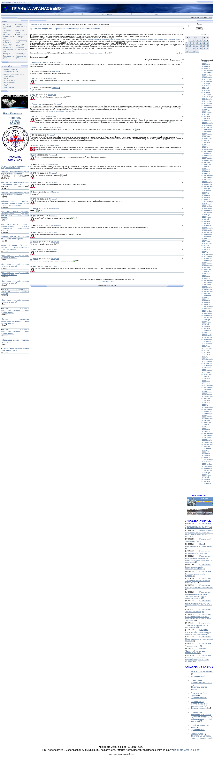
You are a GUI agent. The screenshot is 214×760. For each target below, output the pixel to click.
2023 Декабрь (207, 414)
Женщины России (192, 541)
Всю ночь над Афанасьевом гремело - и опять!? (15, 257)
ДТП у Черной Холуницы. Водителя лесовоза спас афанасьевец (198, 633)
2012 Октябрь (207, 125)
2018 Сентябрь (207, 280)
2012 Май (205, 114)
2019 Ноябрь (207, 311)
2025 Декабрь (207, 466)
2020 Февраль (207, 317)
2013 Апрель (207, 138)
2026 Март (206, 473)
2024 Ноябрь (207, 438)
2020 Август (206, 331)
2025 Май (205, 451)
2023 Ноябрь (207, 411)
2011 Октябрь (207, 99)
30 (194, 51)
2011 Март (206, 84)
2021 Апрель (207, 348)
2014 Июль (206, 171)
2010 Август (206, 68)
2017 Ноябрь (207, 258)
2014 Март (206, 162)
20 (208, 46)
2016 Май (205, 219)
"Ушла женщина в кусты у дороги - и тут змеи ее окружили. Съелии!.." (198, 527)
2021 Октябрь (207, 361)
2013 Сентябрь (207, 149)
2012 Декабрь (207, 129)
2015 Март (206, 188)
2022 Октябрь (207, 387)
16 (194, 46)
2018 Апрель (207, 269)
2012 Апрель (207, 112)
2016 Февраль (207, 212)
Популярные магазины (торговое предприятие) (201, 737)
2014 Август (206, 173)
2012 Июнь (206, 116)
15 (190, 46)
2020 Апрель (207, 322)
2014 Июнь (206, 169)
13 (208, 43)
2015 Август (206, 199)
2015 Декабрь (207, 208)
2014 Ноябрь (207, 180)
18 (201, 46)
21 (187, 48)
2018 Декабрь (207, 287)
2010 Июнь (206, 64)
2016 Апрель (207, 217)
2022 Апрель (207, 374)
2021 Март (206, 346)
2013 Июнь (206, 143)
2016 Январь (207, 210)
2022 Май (205, 376)
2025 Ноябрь (207, 464)
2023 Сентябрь (207, 407)
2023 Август (206, 405)
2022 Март (206, 372)
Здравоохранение (199, 697)
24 (197, 48)
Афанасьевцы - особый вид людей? (201, 720)
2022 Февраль (207, 370)
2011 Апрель (206, 86)
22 (190, 48)
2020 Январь (207, 315)
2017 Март (206, 241)
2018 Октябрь (207, 282)
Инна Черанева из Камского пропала (199, 587)
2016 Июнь (206, 221)
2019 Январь (207, 289)
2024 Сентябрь (207, 433)
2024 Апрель (207, 422)
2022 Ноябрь (207, 390)
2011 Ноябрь (207, 101)
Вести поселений (7, 25)
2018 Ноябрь (207, 285)
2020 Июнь (206, 326)
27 (208, 48)
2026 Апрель (207, 475)
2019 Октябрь (207, 309)
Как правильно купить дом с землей (198, 546)
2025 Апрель (207, 449)
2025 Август (206, 457)
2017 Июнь (206, 247)
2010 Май (205, 62)
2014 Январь (207, 158)
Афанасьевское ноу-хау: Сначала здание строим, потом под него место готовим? (15, 203)
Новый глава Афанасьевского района (201, 681)
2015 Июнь (206, 195)
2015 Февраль (207, 186)
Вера (5, 54)
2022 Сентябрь (207, 385)
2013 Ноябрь (207, 153)
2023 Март (206, 398)
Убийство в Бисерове (193, 612)
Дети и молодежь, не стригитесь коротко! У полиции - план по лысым (198, 604)
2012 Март (206, 110)
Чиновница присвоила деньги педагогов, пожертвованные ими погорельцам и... (197, 659)
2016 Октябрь (207, 230)
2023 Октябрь (207, 409)
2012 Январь (207, 105)
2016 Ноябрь (207, 232)
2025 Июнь (206, 453)
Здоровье (20, 49)
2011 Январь (207, 79)
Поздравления (8, 37)
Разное (5, 45)
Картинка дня (21, 56)
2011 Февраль (207, 81)
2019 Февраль (207, 291)
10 (197, 43)
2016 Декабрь (207, 234)
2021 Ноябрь (207, 363)
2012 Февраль (207, 108)
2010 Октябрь (207, 73)
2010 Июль (206, 66)
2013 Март (206, 136)
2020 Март (206, 320)
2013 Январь (207, 132)
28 (187, 51)
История (19, 54)
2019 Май (205, 298)
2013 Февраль (207, 134)
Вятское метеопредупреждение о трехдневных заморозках (15, 167)
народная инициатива (81, 53)
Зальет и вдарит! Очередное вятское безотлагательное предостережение (15, 247)
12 (204, 43)
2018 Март (206, 267)
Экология (19, 34)
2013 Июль (206, 145)
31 (197, 51)
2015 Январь (207, 184)
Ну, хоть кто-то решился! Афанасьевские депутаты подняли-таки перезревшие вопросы (15, 215)
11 (200, 43)
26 (204, 48)
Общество (20, 30)
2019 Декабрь (207, 313)
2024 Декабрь (207, 440)
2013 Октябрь (207, 151)
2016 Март (206, 215)
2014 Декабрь (207, 182)
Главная (58, 14)
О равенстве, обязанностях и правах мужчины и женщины (201, 714)
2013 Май (205, 140)
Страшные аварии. (192, 646)
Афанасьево (93, 53)
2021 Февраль (207, 344)
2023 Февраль (207, 396)
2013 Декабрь (207, 156)
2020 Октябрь (207, 335)
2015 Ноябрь (207, 206)
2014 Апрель (207, 164)
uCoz (132, 754)
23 (194, 48)
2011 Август (206, 94)
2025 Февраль (207, 444)
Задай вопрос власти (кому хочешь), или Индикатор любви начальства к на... (199, 534)
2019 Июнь (206, 300)
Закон (18, 37)
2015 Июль (206, 197)
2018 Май (205, 272)
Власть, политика (19, 25)
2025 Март (206, 446)
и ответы (15, 121)
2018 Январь (207, 263)
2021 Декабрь (207, 366)
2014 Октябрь (207, 178)
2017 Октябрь (207, 256)
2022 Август (206, 383)
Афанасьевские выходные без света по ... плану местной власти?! (15, 292)
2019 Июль (206, 302)
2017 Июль (206, 250)
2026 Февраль (207, 470)
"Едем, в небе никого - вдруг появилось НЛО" (195, 652)
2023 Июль (206, 403)
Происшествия (8, 56)
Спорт (18, 47)
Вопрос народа (22, 41)
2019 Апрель (207, 296)
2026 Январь (207, 468)
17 (197, 46)
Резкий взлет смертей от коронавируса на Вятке (194, 568)
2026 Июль (206, 481)
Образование (8, 49)
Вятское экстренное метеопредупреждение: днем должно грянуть (15, 310)
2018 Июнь (206, 274)
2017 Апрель (207, 243)
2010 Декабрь (207, 77)
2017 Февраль (207, 239)
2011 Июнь (206, 90)
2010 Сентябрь (207, 70)
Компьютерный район (200, 708)
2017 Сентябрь (207, 254)
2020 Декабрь (207, 339)
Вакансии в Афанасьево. (202, 672)
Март (44, 24)
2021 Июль (206, 355)
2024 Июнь (206, 427)
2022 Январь (207, 368)
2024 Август (206, 431)
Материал (57, 62)
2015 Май (205, 193)
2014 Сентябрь (207, 175)
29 (190, 51)
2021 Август (206, 357)
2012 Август (206, 121)
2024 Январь (207, 416)
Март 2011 (203, 35)
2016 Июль (206, 223)
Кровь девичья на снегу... (194, 553)
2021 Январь (207, 341)
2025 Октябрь (207, 462)
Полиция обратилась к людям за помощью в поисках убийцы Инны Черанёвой (198, 618)
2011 (39, 24)
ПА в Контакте (12, 113)
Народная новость (6, 41)
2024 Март (206, 420)
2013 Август (206, 147)
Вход (156, 14)
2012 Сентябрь (207, 123)
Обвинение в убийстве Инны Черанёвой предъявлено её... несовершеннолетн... (196, 596)
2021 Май (205, 350)
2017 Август (206, 252)
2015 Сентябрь (207, 202)
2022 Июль (206, 381)
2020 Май (205, 324)
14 (187, 46)
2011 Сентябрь (207, 97)
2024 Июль (206, 429)
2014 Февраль (207, 160)
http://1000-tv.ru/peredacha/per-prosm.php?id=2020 (56, 111)
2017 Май (205, 245)
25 (49, 24)
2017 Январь (207, 237)
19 (204, 46)
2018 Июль (206, 276)
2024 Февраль (207, 418)
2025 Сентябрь (207, 460)
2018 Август (206, 278)
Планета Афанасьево (186, 749)
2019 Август (206, 304)
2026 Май (205, 477)
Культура (6, 47)
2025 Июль (206, 455)
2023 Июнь (206, 400)
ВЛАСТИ (15, 123)
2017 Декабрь (207, 261)
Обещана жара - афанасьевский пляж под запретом (15, 349)
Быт (4, 34)
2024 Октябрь (207, 435)
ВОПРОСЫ (15, 118)
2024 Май (205, 425)
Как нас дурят (197, 734)
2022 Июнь (206, 379)
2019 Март (206, 293)
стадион (100, 53)
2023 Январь (207, 394)
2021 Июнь (206, 352)
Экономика (7, 30)
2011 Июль (206, 92)
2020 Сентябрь (207, 333)
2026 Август (206, 484)
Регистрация (107, 14)
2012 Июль (206, 119)
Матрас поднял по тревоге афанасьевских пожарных (15, 238)
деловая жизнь (198, 676)
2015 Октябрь (207, 204)
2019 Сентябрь (207, 306)
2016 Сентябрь (207, 228)
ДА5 (69, 53)
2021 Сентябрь (207, 359)
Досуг (18, 45)
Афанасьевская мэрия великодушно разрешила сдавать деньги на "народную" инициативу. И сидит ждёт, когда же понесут (135, 39)
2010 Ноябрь (207, 75)
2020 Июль (206, 328)
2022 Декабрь (207, 392)
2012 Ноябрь (207, 127)
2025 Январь (207, 442)
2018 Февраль (207, 265)
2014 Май (205, 167)
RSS (210, 17)
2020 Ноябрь (207, 337)
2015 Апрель (207, 191)
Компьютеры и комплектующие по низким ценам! (199, 704)
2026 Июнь (206, 479)
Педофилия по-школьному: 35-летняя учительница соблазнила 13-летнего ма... (198, 560)
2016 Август (206, 226)
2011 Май (205, 88)
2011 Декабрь (207, 103)
